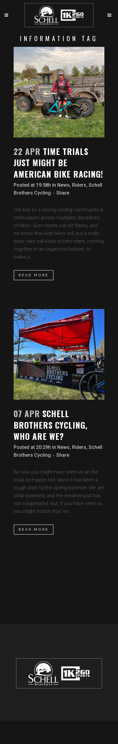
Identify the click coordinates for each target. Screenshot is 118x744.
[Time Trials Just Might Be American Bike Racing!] (59, 92)
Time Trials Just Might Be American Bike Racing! (58, 162)
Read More (33, 275)
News (63, 185)
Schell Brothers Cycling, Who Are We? (50, 424)
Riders (79, 185)
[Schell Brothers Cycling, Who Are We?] (59, 354)
